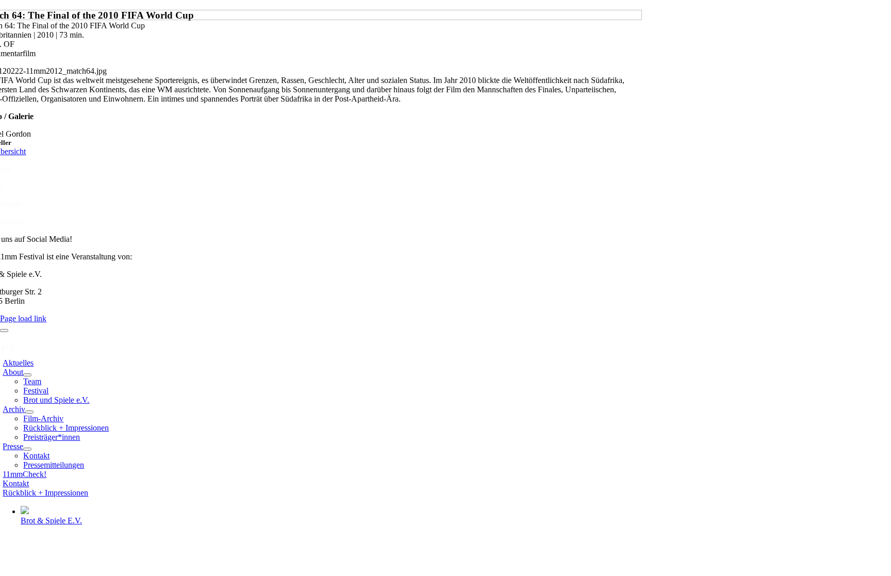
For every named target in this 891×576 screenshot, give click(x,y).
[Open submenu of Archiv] (29, 412)
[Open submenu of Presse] (27, 449)
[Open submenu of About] (27, 374)
